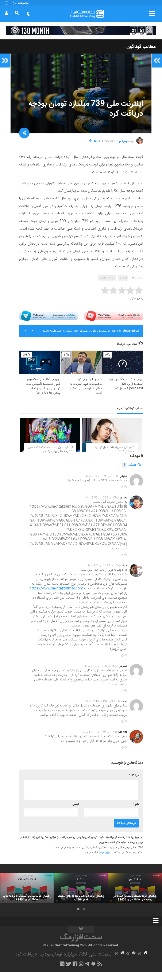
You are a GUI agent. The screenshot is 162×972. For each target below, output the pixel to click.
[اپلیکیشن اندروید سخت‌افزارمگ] (93, 963)
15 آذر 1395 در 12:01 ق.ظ (98, 732)
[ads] (81, 30)
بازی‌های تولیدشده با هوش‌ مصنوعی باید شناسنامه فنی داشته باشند (82, 330)
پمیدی (123, 141)
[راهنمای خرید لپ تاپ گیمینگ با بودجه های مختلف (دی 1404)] (27, 888)
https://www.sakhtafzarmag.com (56, 588)
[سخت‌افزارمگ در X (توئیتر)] (68, 963)
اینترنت (123, 278)
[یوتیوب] (113, 316)
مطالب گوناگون (141, 47)
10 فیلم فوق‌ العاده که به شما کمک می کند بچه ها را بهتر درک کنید (50, 449)
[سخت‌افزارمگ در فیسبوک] (75, 963)
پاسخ (124, 486)
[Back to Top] (81, 929)
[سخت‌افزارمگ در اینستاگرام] (81, 963)
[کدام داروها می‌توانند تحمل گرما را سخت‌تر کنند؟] (112, 435)
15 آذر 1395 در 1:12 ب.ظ (100, 666)
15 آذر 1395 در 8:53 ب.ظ (101, 497)
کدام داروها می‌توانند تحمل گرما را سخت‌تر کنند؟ (115, 449)
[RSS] (99, 963)
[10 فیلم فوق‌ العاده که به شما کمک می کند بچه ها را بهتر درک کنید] (50, 435)
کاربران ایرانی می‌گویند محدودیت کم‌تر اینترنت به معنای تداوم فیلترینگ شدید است (85, 386)
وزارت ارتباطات (107, 278)
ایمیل (74, 804)
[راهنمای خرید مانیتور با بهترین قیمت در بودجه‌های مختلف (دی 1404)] (135, 888)
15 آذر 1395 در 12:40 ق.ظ (101, 701)
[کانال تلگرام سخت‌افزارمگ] (87, 963)
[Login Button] (6, 12)
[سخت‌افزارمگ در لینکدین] (62, 963)
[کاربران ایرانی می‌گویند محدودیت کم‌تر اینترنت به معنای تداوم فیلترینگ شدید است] (81, 362)
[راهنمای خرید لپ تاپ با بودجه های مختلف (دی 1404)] (81, 888)
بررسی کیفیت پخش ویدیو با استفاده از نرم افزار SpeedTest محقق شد (125, 384)
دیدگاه (129, 465)
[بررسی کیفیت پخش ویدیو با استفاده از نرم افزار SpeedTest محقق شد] (122, 362)
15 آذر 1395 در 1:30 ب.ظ (103, 565)
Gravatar (105, 852)
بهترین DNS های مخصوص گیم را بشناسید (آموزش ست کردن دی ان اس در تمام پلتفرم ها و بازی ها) (43, 386)
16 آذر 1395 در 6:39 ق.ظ (100, 476)
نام (136, 804)
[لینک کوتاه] (90, 141)
